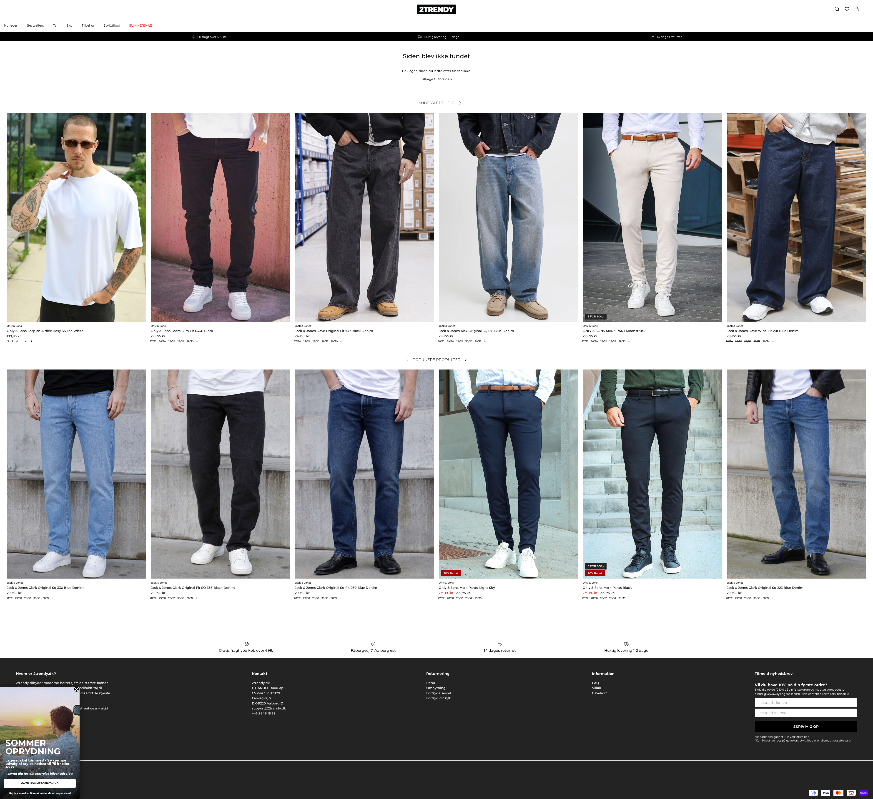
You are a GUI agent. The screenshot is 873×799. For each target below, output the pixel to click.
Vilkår (596, 688)
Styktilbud (112, 25)
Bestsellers (35, 25)
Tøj (55, 25)
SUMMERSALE (140, 25)
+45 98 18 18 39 (264, 713)
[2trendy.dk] (436, 9)
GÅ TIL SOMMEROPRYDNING (39, 783)
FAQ (595, 683)
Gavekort (599, 693)
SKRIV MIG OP (806, 726)
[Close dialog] (76, 689)
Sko (70, 25)
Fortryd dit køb (438, 698)
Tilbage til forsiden (436, 79)
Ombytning (436, 688)
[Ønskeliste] (847, 9)
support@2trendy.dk (269, 708)
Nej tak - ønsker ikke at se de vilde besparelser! (40, 793)
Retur (430, 683)
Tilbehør (88, 25)
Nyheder (11, 25)
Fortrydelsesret (439, 693)
